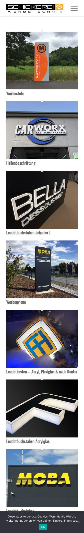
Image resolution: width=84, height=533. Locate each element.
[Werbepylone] (42, 297)
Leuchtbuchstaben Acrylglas (28, 441)
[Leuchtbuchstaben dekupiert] (42, 227)
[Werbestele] (42, 88)
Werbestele (15, 93)
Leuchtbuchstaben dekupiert (28, 232)
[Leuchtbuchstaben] (34, 8)
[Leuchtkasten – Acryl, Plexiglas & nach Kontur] (42, 366)
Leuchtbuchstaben (20, 511)
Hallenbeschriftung (20, 163)
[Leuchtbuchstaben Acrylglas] (42, 436)
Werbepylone (16, 302)
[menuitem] (72, 8)
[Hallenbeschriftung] (42, 158)
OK (43, 527)
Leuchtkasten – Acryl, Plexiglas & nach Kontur (42, 371)
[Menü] (72, 8)
